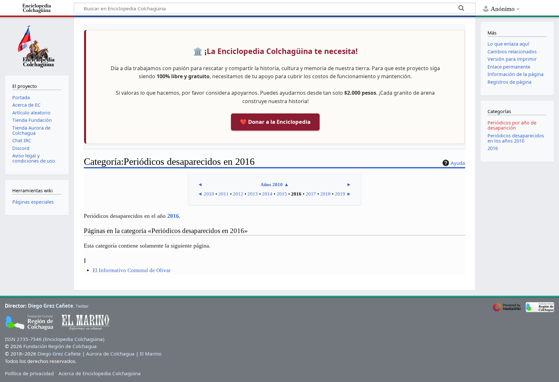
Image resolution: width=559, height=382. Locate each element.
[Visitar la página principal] (37, 45)
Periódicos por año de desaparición (512, 125)
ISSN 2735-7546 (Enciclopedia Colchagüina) (54, 339)
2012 (238, 193)
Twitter (82, 306)
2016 (173, 216)
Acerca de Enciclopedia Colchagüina (100, 373)
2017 (311, 193)
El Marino (150, 353)
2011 (223, 193)
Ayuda (458, 163)
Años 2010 (271, 184)
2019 (340, 193)
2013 (252, 193)
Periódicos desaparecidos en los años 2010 (516, 138)
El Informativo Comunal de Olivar (132, 270)
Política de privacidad (29, 373)
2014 (267, 193)
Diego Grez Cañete (50, 305)
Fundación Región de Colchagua (60, 346)
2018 (325, 193)
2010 (209, 193)
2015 (282, 193)
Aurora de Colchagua (110, 353)
